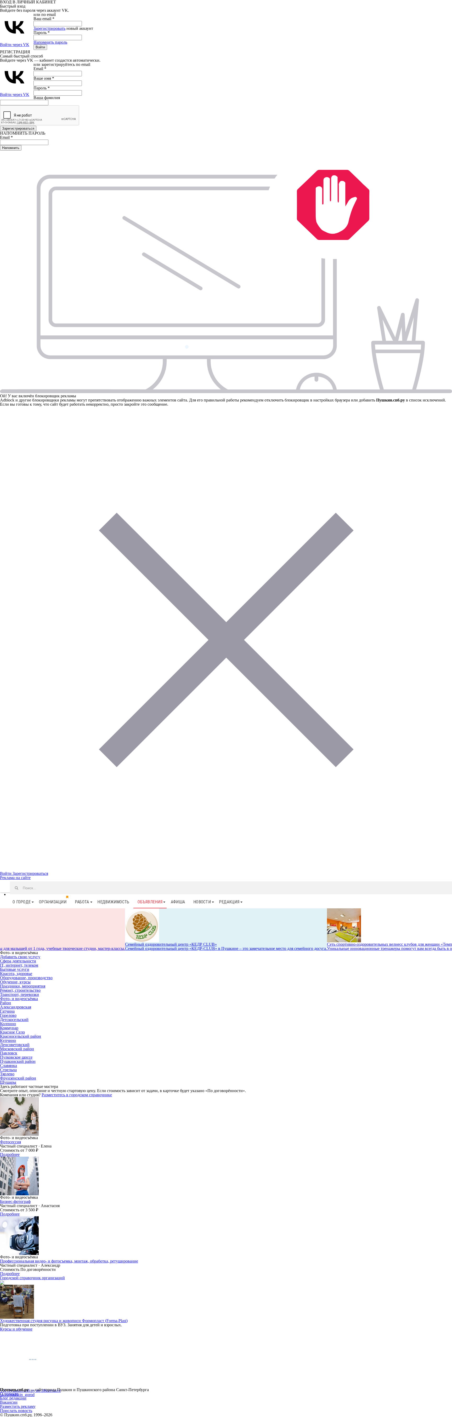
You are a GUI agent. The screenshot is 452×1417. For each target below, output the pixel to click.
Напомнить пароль (50, 42)
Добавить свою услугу (20, 957)
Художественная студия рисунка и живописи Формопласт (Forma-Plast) (64, 1320)
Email (39, 68)
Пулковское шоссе (16, 1057)
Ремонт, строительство (20, 990)
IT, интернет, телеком (19, 965)
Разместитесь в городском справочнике (77, 1095)
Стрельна (8, 1070)
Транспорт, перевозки (19, 994)
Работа (82, 901)
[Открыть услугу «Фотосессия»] (19, 1116)
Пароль (41, 32)
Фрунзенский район (18, 1078)
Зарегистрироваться (30, 873)
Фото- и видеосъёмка (19, 998)
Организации (52, 901)
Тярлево (7, 1074)
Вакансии (9, 1402)
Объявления (150, 901)
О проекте (9, 1394)
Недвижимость (113, 901)
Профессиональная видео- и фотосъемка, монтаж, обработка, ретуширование (69, 1261)
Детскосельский (14, 1019)
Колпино (8, 1024)
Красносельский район (20, 1036)
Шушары (8, 1082)
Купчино (8, 1040)
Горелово (8, 1015)
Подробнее (10, 1154)
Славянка (8, 1065)
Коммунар (9, 1028)
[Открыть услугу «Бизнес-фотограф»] (19, 1175)
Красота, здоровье (16, 973)
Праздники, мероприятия (22, 986)
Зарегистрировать (49, 28)
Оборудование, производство (26, 978)
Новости (202, 901)
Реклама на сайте (15, 877)
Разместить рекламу (18, 1406)
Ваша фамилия (46, 97)
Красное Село (12, 1032)
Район (5, 1003)
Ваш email (43, 18)
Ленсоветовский (15, 1044)
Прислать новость (16, 1410)
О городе (22, 901)
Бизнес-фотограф (15, 1201)
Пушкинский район (18, 1061)
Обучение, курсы (15, 982)
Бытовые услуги (14, 969)
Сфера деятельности (18, 961)
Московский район (17, 1049)
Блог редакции (13, 1398)
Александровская (15, 1007)
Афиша (178, 901)
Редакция (229, 901)
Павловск (8, 1053)
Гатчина (7, 1011)
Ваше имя (43, 78)
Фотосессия (10, 1142)
